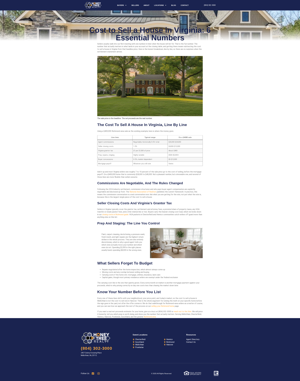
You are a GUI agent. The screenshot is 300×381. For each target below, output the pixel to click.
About (146, 5)
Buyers (120, 5)
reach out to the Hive (182, 311)
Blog (173, 5)
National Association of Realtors (143, 192)
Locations (159, 5)
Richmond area (150, 317)
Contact (185, 5)
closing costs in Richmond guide (115, 214)
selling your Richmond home (162, 306)
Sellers (135, 5)
